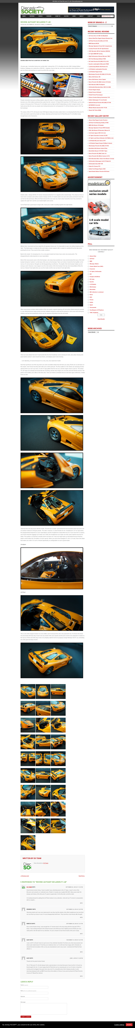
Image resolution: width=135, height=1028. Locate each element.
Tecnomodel (93, 307)
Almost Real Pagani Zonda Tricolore (98, 120)
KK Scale (92, 279)
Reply (81, 903)
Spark (91, 304)
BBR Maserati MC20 (94, 43)
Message (23, 1002)
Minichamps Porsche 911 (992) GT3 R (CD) (100, 74)
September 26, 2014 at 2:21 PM (74, 923)
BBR (91, 261)
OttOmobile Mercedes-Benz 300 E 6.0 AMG (100, 87)
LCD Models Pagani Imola (95, 71)
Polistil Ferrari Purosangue (96, 94)
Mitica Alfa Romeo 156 (94, 76)
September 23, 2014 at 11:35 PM (74, 887)
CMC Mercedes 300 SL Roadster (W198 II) (99, 51)
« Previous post (25, 876)
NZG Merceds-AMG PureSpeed (97, 84)
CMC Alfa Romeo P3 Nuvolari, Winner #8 (99, 130)
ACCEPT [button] (129, 1024)
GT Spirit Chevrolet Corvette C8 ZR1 (98, 135)
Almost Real (93, 256)
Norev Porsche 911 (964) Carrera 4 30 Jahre (100, 82)
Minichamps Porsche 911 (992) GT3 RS (99, 145)
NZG (91, 297)
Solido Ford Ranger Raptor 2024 (97, 168)
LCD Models (93, 284)
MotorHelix (92, 289)
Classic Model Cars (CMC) (96, 266)
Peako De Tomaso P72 (94, 166)
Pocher (91, 299)
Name (24, 985)
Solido (91, 302)
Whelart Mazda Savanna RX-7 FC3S (98, 107)
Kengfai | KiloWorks (95, 276)
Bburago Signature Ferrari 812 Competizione (100, 46)
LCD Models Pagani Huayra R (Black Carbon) (100, 143)
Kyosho (92, 281)
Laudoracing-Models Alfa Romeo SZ (98, 66)
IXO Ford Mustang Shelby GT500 (97, 58)
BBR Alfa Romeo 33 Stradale (96, 125)
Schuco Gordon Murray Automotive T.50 (99, 97)
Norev (91, 294)
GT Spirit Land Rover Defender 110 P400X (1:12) (101, 138)
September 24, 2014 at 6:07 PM (74, 909)
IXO (91, 274)
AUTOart (92, 258)
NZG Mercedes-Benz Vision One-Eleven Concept (101, 158)
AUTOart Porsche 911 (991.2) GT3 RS (98, 40)
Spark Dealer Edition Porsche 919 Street (99, 171)
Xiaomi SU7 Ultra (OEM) (95, 110)
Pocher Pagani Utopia (94, 89)
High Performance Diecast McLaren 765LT (99, 56)
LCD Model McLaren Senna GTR (97, 140)
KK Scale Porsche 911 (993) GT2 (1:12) (99, 61)
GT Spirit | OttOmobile (95, 271)
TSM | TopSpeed (94, 312)
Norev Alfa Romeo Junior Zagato (97, 79)
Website (23, 996)
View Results (101, 319)
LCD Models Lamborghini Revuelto (98, 69)
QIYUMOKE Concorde (94, 105)
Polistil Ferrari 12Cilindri (95, 92)
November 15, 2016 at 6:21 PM (75, 940)
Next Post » (82, 876)
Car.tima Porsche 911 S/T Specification (99, 48)
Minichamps (93, 286)
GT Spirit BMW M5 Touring (95, 53)
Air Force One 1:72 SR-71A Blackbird (98, 35)
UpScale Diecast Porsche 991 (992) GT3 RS (100, 102)
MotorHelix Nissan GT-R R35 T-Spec (98, 150)
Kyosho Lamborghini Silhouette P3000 (99, 64)
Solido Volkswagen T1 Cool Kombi (98, 100)
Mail (28, 990)
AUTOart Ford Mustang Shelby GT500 (98, 122)
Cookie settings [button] (119, 1025)
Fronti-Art (92, 269)
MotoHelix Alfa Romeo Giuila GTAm (98, 148)
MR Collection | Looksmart (97, 292)
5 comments (48, 24)
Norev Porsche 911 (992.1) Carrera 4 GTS (99, 156)
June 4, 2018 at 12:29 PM (76, 958)
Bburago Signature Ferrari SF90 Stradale (99, 127)
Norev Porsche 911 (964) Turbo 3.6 (97, 153)
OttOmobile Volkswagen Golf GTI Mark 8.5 (100, 161)
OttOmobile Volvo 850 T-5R (96, 163)
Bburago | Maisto (94, 263)
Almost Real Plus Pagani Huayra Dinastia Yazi (100, 38)
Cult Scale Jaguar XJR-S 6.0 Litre (97, 133)
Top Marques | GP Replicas (97, 310)
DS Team (41, 24)
